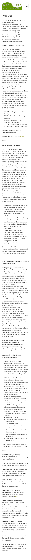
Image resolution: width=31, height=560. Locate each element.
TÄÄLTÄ (17, 496)
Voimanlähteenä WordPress (9, 558)
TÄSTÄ (22, 137)
